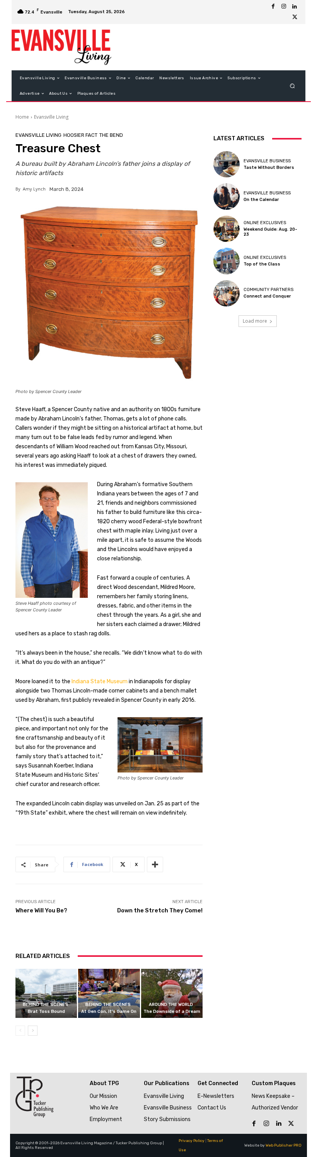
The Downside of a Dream (171, 1011)
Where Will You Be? (41, 910)
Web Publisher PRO (284, 1145)
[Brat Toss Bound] (46, 993)
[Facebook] (273, 6)
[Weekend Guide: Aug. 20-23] (226, 229)
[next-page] (32, 1031)
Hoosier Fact (80, 135)
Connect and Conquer (267, 296)
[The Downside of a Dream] (172, 993)
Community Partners (268, 290)
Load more (255, 321)
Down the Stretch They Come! (160, 910)
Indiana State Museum (100, 681)
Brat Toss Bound (46, 1011)
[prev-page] (20, 1031)
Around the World (171, 1004)
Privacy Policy (192, 1140)
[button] (292, 86)
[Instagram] (283, 6)
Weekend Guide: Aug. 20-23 (270, 232)
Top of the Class (262, 264)
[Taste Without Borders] (226, 164)
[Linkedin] (294, 6)
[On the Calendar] (226, 196)
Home (22, 117)
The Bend (111, 135)
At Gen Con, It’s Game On (108, 1011)
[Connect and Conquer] (226, 293)
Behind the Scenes (45, 1004)
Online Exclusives (265, 223)
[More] (155, 864)
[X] (294, 17)
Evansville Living (51, 117)
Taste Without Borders (269, 167)
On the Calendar (261, 199)
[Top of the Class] (226, 261)
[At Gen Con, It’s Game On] (109, 993)
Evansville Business (267, 161)
